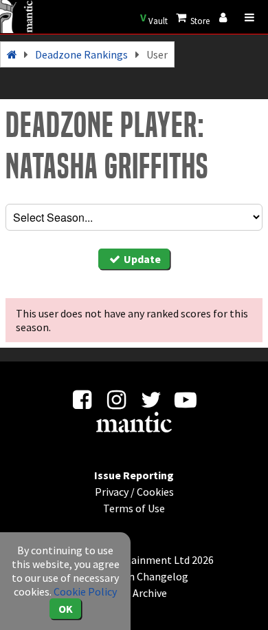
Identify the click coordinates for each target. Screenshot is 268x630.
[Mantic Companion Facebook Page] (82, 403)
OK (65, 609)
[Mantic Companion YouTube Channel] (186, 403)
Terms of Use (134, 508)
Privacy (112, 491)
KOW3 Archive (134, 593)
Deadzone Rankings (81, 54)
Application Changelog (134, 576)
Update (141, 259)
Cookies (155, 491)
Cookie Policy (85, 591)
